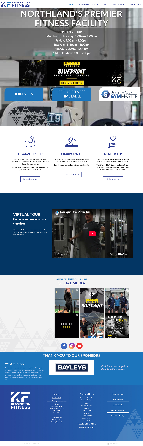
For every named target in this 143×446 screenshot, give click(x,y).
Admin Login (113, 443)
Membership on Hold (117, 410)
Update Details (118, 405)
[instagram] (72, 346)
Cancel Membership (117, 416)
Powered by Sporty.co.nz (31, 443)
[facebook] (64, 346)
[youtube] (79, 346)
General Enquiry (118, 399)
